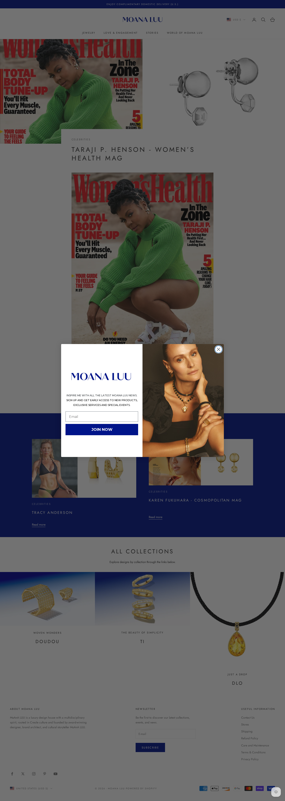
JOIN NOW (101, 429)
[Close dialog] (218, 349)
